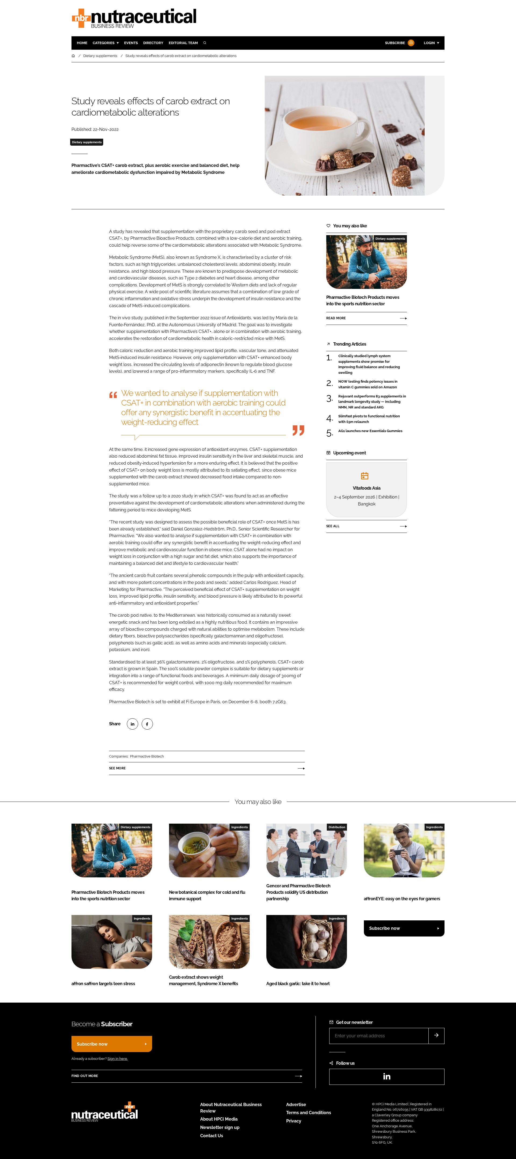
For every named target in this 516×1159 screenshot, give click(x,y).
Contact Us (211, 1135)
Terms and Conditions (308, 1112)
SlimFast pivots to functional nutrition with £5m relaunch (372, 419)
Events (131, 43)
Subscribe (395, 43)
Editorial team (183, 43)
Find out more (84, 1076)
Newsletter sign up (219, 1127)
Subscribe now (384, 928)
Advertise (296, 1104)
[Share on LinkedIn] (132, 724)
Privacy (293, 1121)
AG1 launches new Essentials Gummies (372, 431)
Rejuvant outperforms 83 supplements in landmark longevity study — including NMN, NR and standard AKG (372, 402)
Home (82, 43)
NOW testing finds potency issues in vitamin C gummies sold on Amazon (372, 384)
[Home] (73, 56)
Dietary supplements (87, 142)
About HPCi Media (219, 1119)
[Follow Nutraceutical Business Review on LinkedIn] (386, 1078)
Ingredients (239, 827)
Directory (153, 43)
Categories (103, 43)
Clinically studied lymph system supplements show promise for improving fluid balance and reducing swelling (372, 364)
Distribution (337, 827)
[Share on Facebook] (147, 724)
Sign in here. (118, 1059)
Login (429, 43)
